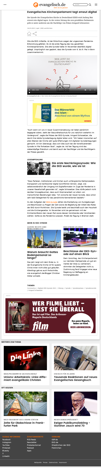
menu (5, 4)
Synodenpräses (78, 288)
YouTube (5, 445)
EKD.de (55, 442)
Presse (45, 462)
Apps (29, 451)
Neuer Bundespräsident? (66, 420)
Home (29, 34)
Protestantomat (34, 445)
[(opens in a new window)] (62, 113)
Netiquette (38, 462)
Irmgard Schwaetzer (36, 290)
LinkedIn (6, 456)
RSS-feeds (31, 440)
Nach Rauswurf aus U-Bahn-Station (21, 420)
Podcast (30, 448)
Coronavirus (31, 288)
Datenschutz (53, 462)
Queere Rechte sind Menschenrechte (36, 228)
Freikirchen (56, 448)
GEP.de (55, 440)
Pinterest (6, 448)
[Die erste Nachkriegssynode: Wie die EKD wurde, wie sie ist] (38, 168)
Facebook (6, 440)
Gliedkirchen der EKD (61, 445)
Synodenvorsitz (91, 288)
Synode (68, 288)
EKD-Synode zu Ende (73, 227)
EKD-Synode (51, 202)
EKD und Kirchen (46, 28)
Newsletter (31, 442)
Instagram (6, 442)
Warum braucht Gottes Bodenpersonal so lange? (42, 255)
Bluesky (5, 451)
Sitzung (60, 288)
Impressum (63, 462)
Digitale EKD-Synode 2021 (47, 288)
